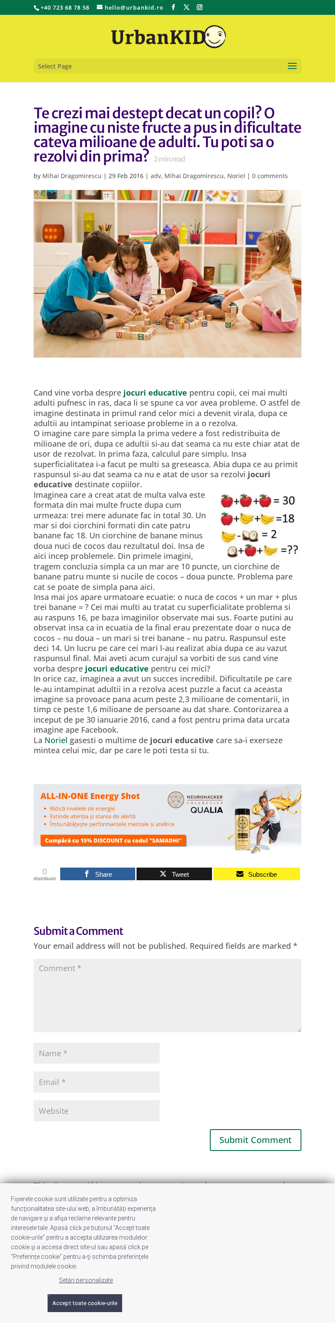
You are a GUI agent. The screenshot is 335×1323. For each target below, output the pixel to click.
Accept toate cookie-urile (84, 1303)
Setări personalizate (86, 1280)
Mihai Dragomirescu (72, 176)
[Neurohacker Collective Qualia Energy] (167, 848)
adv (155, 176)
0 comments (270, 176)
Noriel (236, 176)
